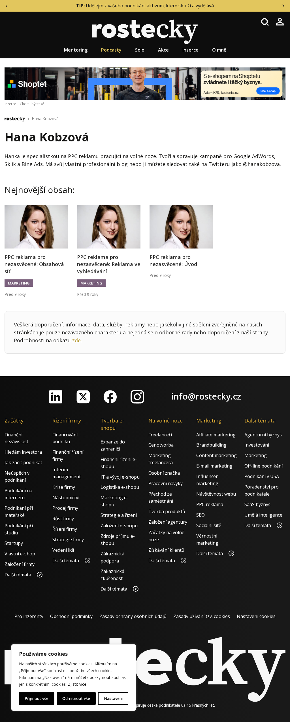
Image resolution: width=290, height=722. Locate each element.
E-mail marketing (214, 466)
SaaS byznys (257, 504)
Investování (256, 445)
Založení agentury (167, 522)
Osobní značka (164, 473)
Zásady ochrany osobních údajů (133, 616)
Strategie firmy (68, 539)
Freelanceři (160, 435)
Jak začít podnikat (23, 462)
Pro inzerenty (28, 616)
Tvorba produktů (166, 511)
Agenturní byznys (263, 435)
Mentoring (76, 50)
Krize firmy (63, 487)
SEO (200, 515)
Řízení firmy (64, 529)
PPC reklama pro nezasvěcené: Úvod (173, 260)
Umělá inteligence (263, 515)
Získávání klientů (166, 550)
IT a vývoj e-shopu (120, 477)
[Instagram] (137, 397)
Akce (163, 50)
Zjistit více (77, 684)
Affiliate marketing (216, 435)
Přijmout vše (36, 698)
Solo (139, 50)
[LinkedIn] (56, 397)
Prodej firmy (65, 508)
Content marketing (216, 455)
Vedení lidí (63, 550)
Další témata (18, 575)
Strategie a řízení (119, 515)
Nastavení (113, 698)
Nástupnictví (65, 497)
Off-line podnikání (263, 466)
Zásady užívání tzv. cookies (201, 616)
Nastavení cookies (256, 616)
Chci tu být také (32, 103)
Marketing (19, 283)
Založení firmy (20, 564)
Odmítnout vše (76, 698)
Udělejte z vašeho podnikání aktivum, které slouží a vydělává (150, 6)
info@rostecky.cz (206, 396)
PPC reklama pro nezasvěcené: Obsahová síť (34, 264)
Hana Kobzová (45, 118)
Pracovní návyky (165, 483)
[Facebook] (110, 397)
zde (76, 340)
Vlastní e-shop (20, 554)
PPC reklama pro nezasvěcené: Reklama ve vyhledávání (108, 264)
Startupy (14, 543)
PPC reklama (209, 504)
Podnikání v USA (261, 476)
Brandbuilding (211, 445)
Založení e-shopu (119, 526)
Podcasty (111, 50)
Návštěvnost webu (216, 494)
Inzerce (190, 50)
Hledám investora (23, 452)
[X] (83, 397)
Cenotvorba (161, 445)
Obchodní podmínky (71, 616)
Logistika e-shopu (120, 487)
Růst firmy (63, 518)
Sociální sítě (208, 525)
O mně (219, 50)
